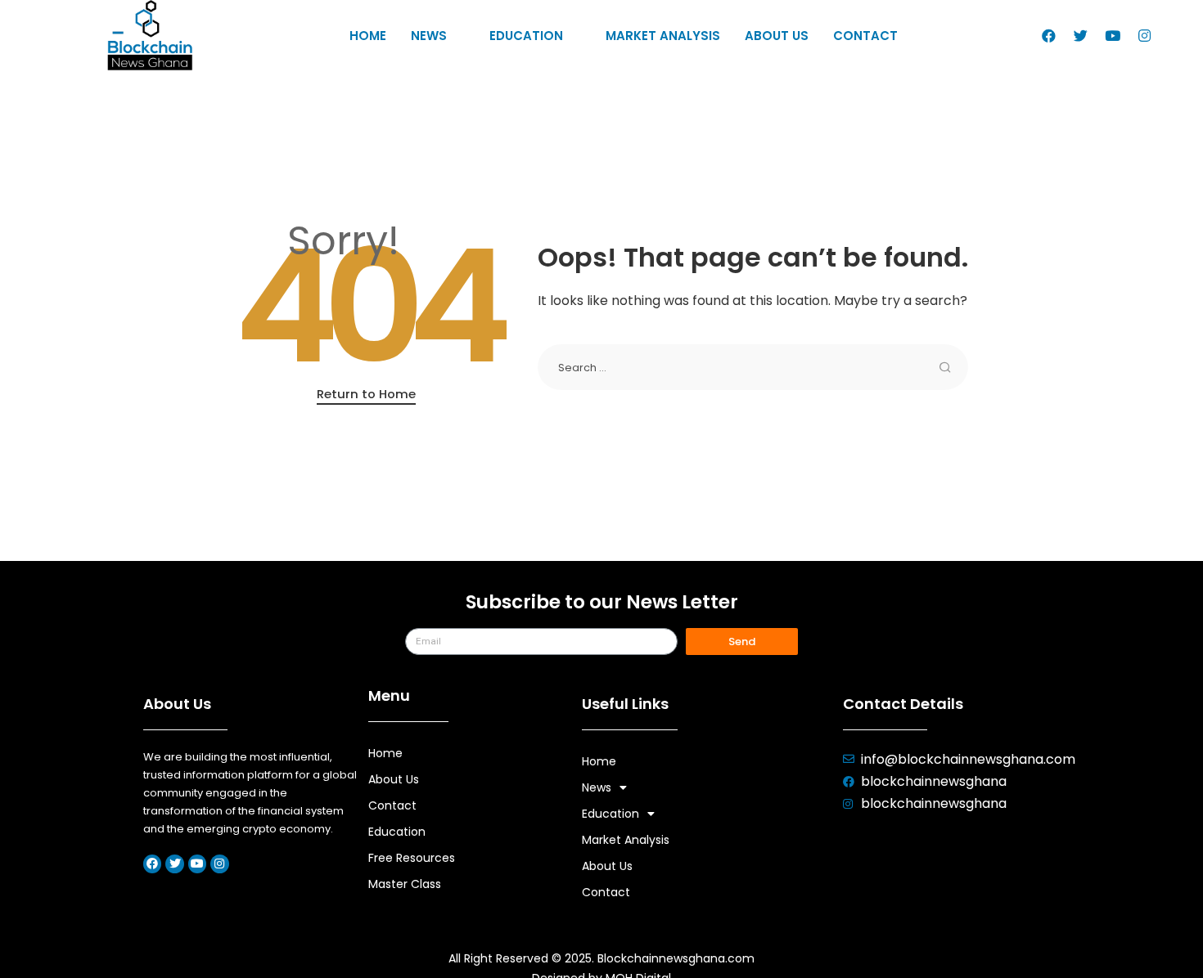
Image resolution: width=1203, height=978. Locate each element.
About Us (777, 35)
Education (526, 35)
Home (367, 35)
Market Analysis (663, 35)
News (429, 35)
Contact (865, 35)
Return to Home (366, 393)
